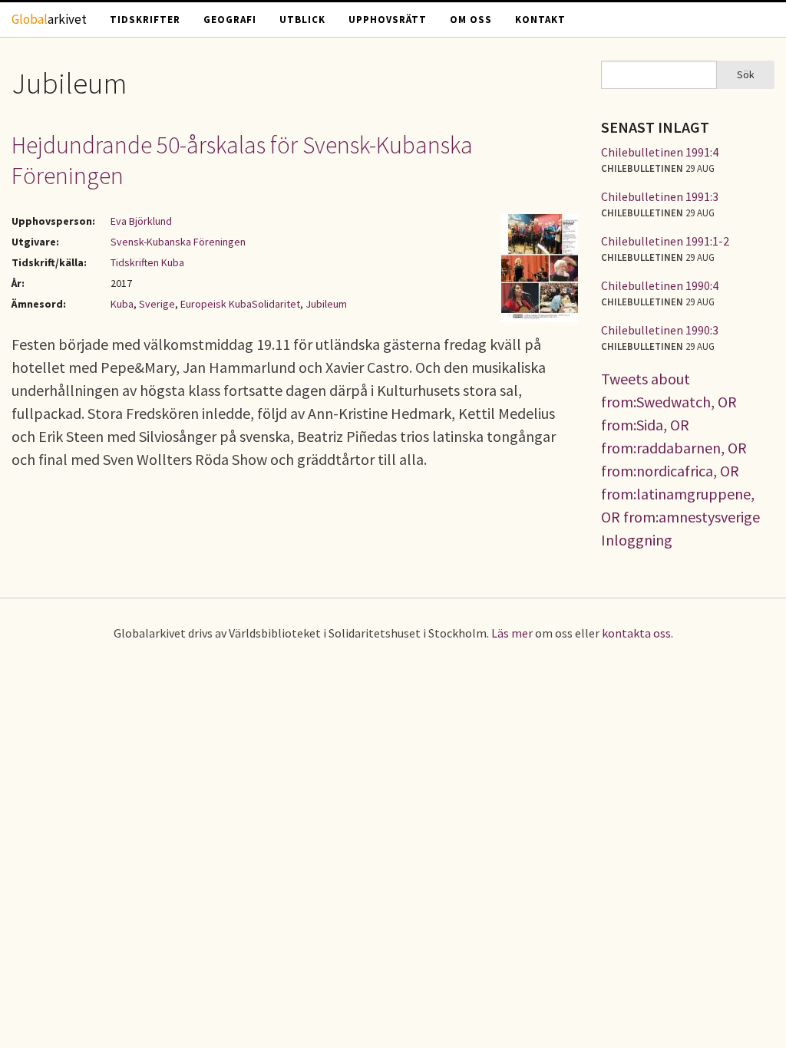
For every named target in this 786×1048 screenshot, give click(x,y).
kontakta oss (636, 633)
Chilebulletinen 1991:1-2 (665, 241)
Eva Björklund (141, 221)
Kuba (122, 304)
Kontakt (540, 19)
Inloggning (636, 539)
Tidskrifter (145, 19)
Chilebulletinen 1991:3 (659, 196)
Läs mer (512, 633)
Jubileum (326, 304)
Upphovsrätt (387, 19)
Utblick (302, 19)
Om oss (471, 19)
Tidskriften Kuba (147, 262)
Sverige (157, 304)
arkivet (49, 19)
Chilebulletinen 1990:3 (659, 330)
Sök (746, 74)
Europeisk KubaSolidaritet (240, 304)
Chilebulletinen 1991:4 (659, 152)
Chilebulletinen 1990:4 (659, 285)
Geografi (229, 19)
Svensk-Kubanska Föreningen (178, 242)
